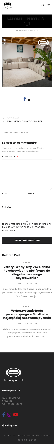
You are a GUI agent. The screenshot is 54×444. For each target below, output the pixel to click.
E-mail (32, 193)
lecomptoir (21, 30)
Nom (5, 193)
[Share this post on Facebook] (24, 98)
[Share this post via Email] (29, 100)
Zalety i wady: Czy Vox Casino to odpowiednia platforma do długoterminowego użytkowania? (27, 272)
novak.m (20, 283)
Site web (6, 207)
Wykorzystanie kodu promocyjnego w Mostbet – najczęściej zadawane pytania (27, 314)
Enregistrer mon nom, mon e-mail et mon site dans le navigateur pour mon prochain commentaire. (26, 227)
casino (26, 262)
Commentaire (10, 156)
